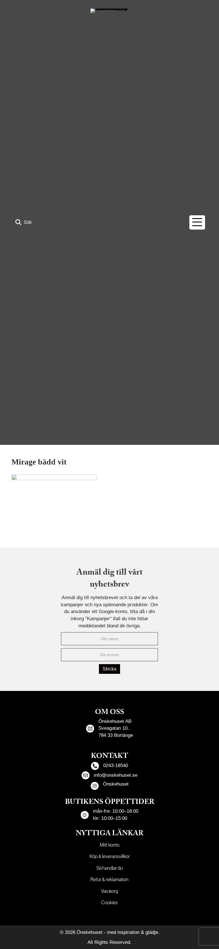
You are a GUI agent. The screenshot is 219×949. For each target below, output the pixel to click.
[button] (24, 222)
